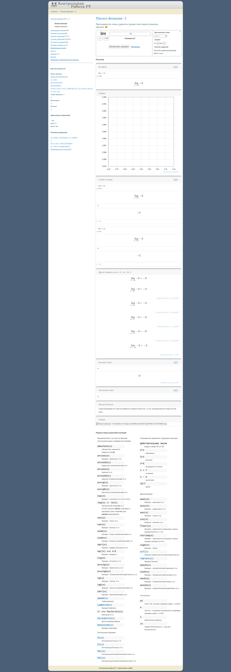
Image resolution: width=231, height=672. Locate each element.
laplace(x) (147, 558)
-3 (75, 11)
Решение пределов (57, 19)
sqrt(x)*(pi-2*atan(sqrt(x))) (59, 77)
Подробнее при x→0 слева (167, 298)
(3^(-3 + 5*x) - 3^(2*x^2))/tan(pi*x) (62, 143)
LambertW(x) (104, 605)
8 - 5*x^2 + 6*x (55, 91)
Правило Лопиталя (61, 26)
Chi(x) (101, 658)
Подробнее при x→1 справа (166, 341)
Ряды (52, 51)
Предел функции (66, 11)
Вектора (53, 57)
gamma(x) (102, 598)
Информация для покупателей (61, 149)
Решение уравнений (57, 36)
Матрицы (54, 54)
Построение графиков (58, 42)
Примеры (135, 47)
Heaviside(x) (105, 625)
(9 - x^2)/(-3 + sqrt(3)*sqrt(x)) (60, 146)
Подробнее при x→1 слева (167, 326)
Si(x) (100, 638)
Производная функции (58, 30)
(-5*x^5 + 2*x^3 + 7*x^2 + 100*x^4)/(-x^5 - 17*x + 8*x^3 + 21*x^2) (72, 88)
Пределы (54, 11)
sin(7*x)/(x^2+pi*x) (57, 82)
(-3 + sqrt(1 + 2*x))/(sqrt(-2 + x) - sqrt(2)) (64, 137)
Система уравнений (57, 39)
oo (141, 624)
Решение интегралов (58, 33)
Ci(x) (100, 644)
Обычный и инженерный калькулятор (65, 60)
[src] (176, 67)
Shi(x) (101, 651)
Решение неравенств (58, 45)
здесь (161, 53)
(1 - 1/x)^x (54, 80)
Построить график (170, 172)
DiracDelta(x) (106, 618)
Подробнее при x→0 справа (166, 312)
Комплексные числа (58, 48)
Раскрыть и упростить (168, 383)
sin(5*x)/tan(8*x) (56, 85)
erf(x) (144, 552)
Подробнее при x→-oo (168, 355)
